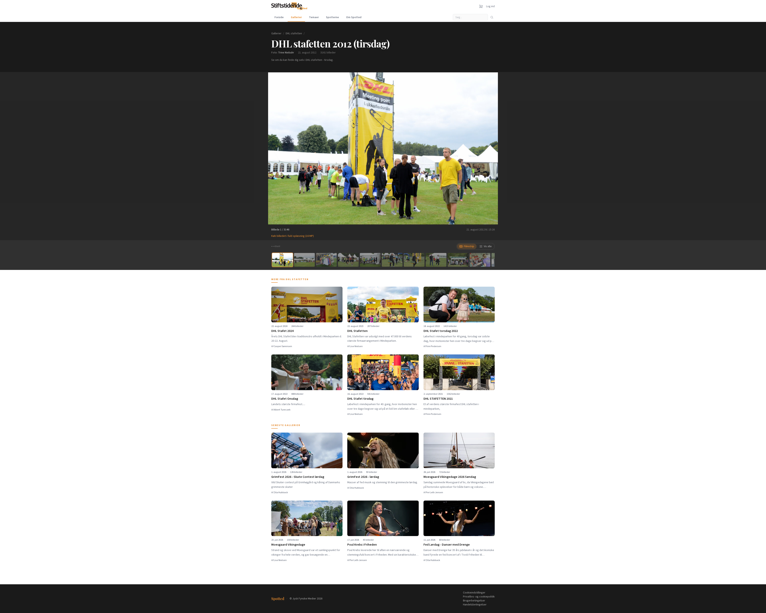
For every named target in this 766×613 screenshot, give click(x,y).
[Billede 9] (458, 260)
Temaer (314, 17)
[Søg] (492, 17)
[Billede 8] (436, 260)
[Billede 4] (348, 260)
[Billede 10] (480, 260)
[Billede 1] (282, 260)
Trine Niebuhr (286, 53)
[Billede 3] (326, 260)
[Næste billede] (490, 148)
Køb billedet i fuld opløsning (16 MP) (292, 236)
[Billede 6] (392, 260)
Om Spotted (353, 17)
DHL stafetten (294, 33)
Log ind (490, 6)
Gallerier (296, 17)
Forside (279, 17)
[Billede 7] (414, 260)
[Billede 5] (370, 260)
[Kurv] (481, 6)
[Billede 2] (304, 260)
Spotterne (332, 17)
